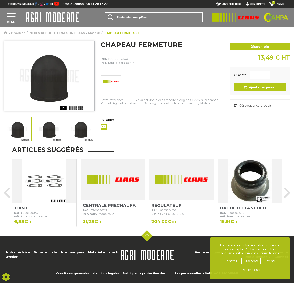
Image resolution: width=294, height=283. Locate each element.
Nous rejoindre (231, 4)
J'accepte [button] (252, 261)
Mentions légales (106, 273)
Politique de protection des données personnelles (162, 273)
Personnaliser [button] (251, 270)
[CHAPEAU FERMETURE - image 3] (81, 129)
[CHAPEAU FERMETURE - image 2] (49, 129)
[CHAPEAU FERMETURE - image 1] (18, 129)
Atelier (12, 257)
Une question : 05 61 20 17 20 (85, 4)
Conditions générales (72, 273)
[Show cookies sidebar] (6, 277)
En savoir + (232, 261)
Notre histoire (18, 252)
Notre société (45, 252)
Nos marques (72, 252)
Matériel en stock (103, 252)
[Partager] (104, 127)
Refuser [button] (269, 261)
